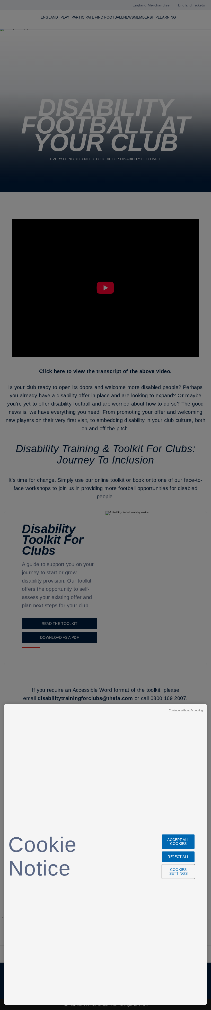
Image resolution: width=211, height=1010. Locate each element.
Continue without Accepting (186, 710)
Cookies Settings (178, 871)
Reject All (178, 856)
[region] (105, 854)
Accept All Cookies (178, 841)
